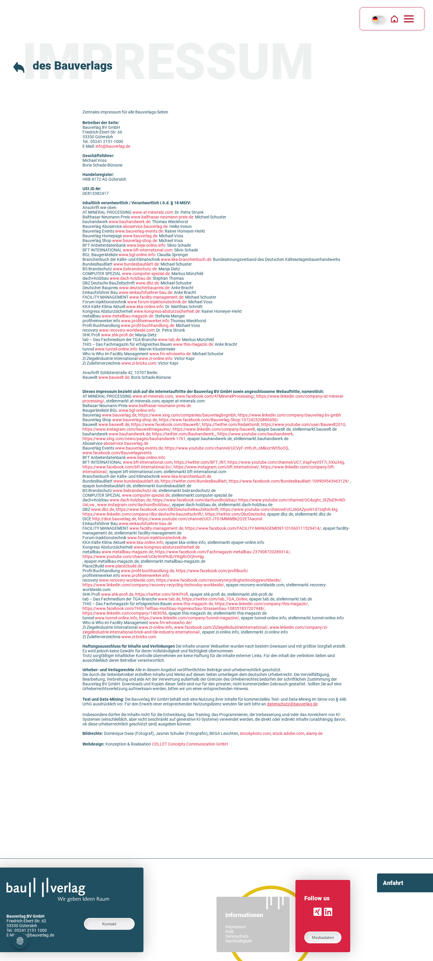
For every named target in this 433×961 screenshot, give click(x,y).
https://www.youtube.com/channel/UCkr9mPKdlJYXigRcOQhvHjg (143, 556)
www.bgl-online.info (137, 254)
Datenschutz (237, 936)
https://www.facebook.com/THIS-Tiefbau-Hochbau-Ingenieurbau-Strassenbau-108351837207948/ (173, 608)
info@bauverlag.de (112, 146)
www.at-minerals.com (153, 212)
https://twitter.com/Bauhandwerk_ (184, 434)
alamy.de (314, 733)
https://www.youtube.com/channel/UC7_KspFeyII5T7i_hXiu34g (285, 462)
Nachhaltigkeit (238, 941)
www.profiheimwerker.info (145, 320)
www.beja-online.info (146, 245)
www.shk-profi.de (117, 335)
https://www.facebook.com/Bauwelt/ (165, 424)
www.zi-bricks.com (138, 363)
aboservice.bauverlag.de (145, 226)
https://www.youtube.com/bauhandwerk (255, 434)
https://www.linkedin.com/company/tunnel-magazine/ (189, 618)
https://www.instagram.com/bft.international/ (216, 467)
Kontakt (109, 923)
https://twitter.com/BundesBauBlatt (194, 481)
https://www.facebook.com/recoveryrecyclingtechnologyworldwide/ (218, 580)
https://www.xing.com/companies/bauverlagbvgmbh (187, 415)
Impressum (235, 926)
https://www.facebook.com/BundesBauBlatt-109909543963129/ (289, 481)
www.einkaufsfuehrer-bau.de (145, 292)
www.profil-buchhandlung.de (147, 325)
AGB (229, 931)
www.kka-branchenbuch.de (186, 259)
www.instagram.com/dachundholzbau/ (133, 504)
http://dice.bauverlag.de (114, 518)
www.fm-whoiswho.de (170, 353)
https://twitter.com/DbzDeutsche (235, 514)
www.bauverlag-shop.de (134, 240)
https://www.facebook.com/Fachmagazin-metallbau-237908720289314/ (222, 551)
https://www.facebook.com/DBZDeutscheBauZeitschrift (167, 509)
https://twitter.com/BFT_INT (200, 462)
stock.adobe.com (288, 733)
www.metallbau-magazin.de (127, 316)
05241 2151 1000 (30, 930)
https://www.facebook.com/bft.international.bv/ (127, 467)
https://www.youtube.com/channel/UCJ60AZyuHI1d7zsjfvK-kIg (279, 509)
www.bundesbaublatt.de (136, 264)
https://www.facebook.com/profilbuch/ (212, 570)
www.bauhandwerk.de (129, 221)
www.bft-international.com (147, 250)
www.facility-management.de (156, 297)
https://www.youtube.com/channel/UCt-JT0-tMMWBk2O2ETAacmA (200, 518)
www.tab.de (169, 339)
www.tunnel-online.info (116, 349)
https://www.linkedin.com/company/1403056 (124, 613)
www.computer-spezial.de (146, 273)
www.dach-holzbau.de (130, 278)
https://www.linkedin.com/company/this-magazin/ (261, 603)
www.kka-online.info (144, 306)
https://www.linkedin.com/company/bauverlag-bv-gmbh (289, 415)
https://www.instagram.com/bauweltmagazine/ (126, 429)
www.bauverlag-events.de (139, 231)
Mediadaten (323, 937)
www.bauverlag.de (140, 235)
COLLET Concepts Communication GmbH (190, 744)
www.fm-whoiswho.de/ (170, 622)
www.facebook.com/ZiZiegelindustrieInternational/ (221, 627)
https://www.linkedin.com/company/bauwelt (214, 429)
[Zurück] (19, 66)
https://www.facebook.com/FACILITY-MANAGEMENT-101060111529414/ (253, 528)
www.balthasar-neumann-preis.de (162, 217)
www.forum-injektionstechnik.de (156, 302)
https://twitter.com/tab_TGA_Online (214, 599)
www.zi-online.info (155, 358)
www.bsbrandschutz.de (135, 268)
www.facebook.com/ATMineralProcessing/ (215, 396)
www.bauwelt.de (113, 377)
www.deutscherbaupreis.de (144, 287)
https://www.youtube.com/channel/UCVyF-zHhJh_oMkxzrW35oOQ (226, 448)
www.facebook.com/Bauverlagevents (117, 452)
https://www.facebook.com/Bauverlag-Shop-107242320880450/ (218, 419)
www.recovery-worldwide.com (126, 330)
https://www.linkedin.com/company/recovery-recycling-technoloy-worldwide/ (153, 584)
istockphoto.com (255, 733)
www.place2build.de (123, 566)
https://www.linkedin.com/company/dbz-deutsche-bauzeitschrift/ (142, 514)
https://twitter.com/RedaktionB (230, 424)
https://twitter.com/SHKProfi (161, 594)
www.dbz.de (147, 283)
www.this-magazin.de (193, 344)
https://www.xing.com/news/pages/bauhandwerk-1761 (134, 438)
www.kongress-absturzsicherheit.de (167, 311)
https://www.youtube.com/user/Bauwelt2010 (303, 424)
